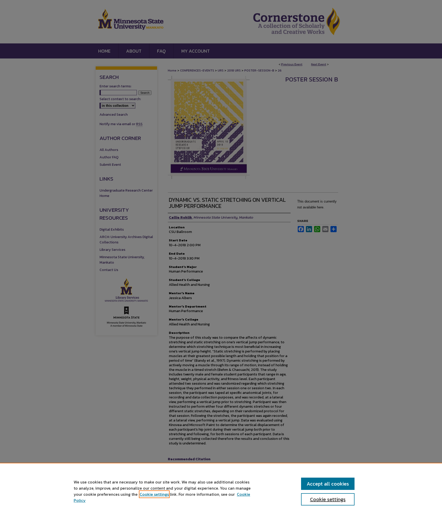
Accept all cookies (328, 484)
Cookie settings (154, 494)
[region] (221, 491)
